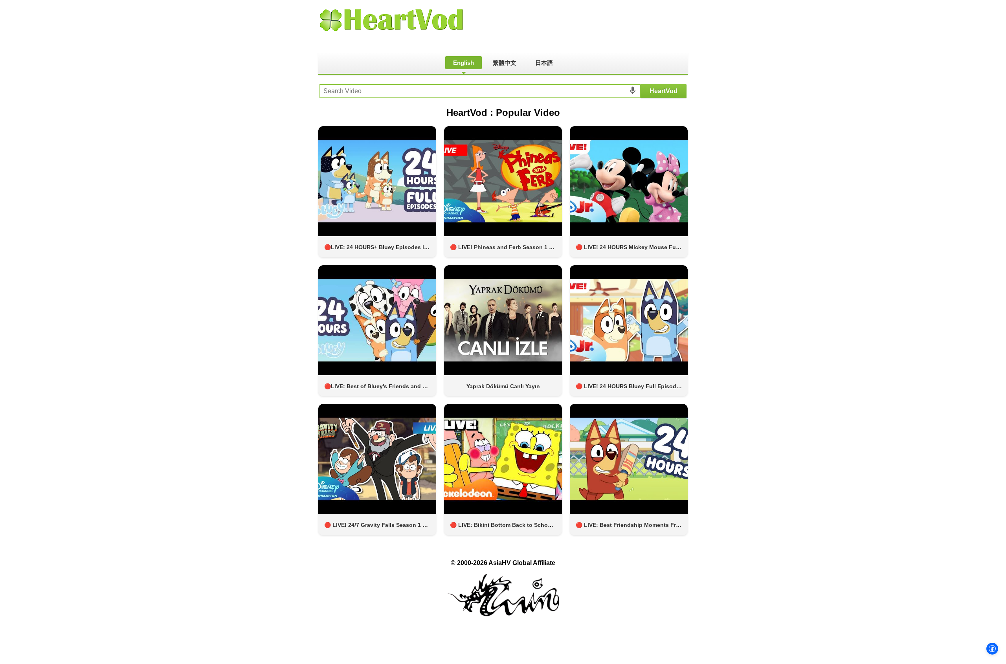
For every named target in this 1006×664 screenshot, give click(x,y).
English (463, 62)
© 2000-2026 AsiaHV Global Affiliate (503, 562)
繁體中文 (504, 62)
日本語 (544, 62)
